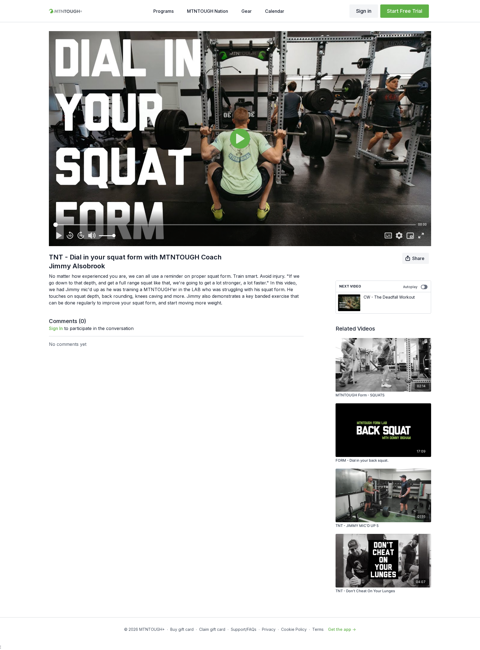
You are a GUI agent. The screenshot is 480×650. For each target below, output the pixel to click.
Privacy (269, 629)
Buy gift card (182, 629)
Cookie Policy (294, 629)
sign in (56, 328)
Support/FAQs (243, 629)
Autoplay (410, 287)
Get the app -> (342, 629)
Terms (318, 629)
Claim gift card (212, 629)
